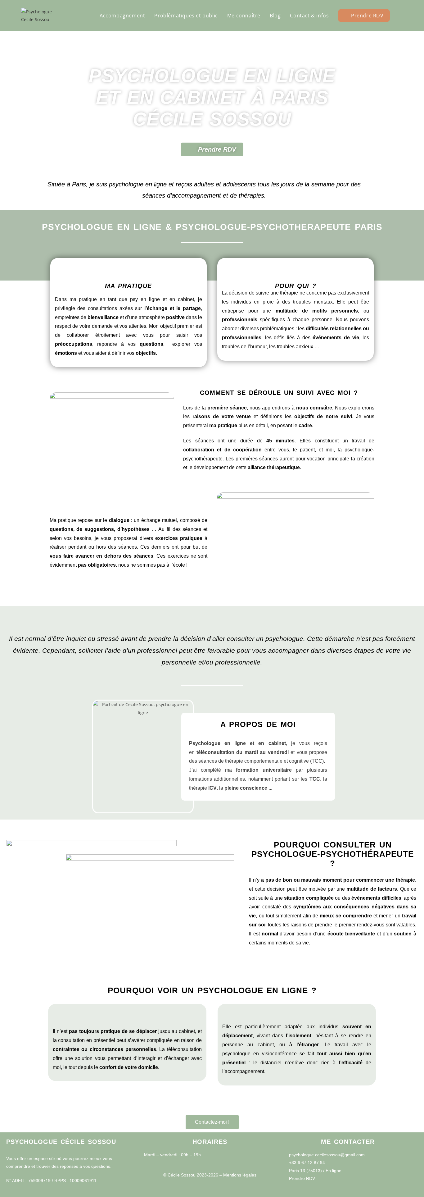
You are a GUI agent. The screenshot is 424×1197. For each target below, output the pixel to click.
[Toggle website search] (401, 15)
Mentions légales (239, 1174)
